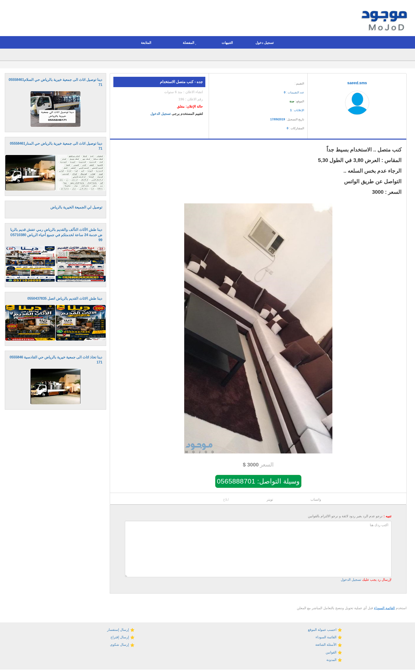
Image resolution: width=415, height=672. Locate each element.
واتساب (316, 499)
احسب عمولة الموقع (322, 630)
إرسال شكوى (120, 644)
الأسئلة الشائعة (326, 644)
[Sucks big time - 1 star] (271, 82)
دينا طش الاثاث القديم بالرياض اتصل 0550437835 (64, 298)
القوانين (331, 652)
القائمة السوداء (384, 608)
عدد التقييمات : (294, 92)
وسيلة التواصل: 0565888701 (258, 481)
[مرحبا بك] (385, 18)
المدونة (331, 660)
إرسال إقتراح (120, 637)
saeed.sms (357, 83)
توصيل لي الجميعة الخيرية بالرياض (76, 207)
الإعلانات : (297, 110)
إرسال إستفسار (118, 630)
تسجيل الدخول (160, 114)
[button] (265, 42)
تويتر (270, 499)
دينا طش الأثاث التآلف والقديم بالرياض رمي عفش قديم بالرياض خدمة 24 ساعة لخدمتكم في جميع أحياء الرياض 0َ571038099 (56, 234)
